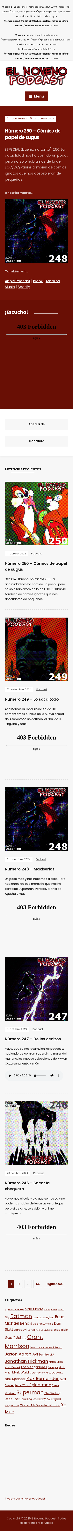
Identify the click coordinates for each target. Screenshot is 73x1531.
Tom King (26, 1399)
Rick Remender (42, 1378)
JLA (52, 1354)
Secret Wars (22, 1385)
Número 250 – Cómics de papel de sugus (32, 134)
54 (38, 1284)
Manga (53, 1367)
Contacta (36, 441)
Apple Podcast (17, 280)
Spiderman (40, 1385)
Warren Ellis (28, 1405)
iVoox (38, 280)
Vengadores (12, 1405)
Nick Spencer (15, 1379)
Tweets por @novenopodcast (25, 1499)
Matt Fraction (37, 1372)
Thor (16, 1399)
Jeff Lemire (40, 1354)
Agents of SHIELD (14, 1309)
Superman (30, 1392)
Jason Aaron (18, 1354)
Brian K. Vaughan (43, 1317)
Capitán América (43, 1323)
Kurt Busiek (12, 1367)
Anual (47, 1309)
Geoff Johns (15, 1337)
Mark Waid (20, 1372)
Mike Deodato (54, 1372)
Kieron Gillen (56, 1362)
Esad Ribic (61, 1330)
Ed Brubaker (47, 1330)
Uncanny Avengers (47, 1399)
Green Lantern (37, 1347)
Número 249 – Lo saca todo (32, 699)
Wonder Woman (48, 1405)
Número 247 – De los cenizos (33, 1039)
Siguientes (54, 1284)
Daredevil (20, 1330)
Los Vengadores (34, 1367)
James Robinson (53, 1347)
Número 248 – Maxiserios (29, 869)
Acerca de (36, 424)
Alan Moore (34, 1309)
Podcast (36, 553)
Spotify (24, 286)
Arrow (54, 1309)
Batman (21, 1316)
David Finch (34, 1330)
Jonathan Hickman (26, 1361)
